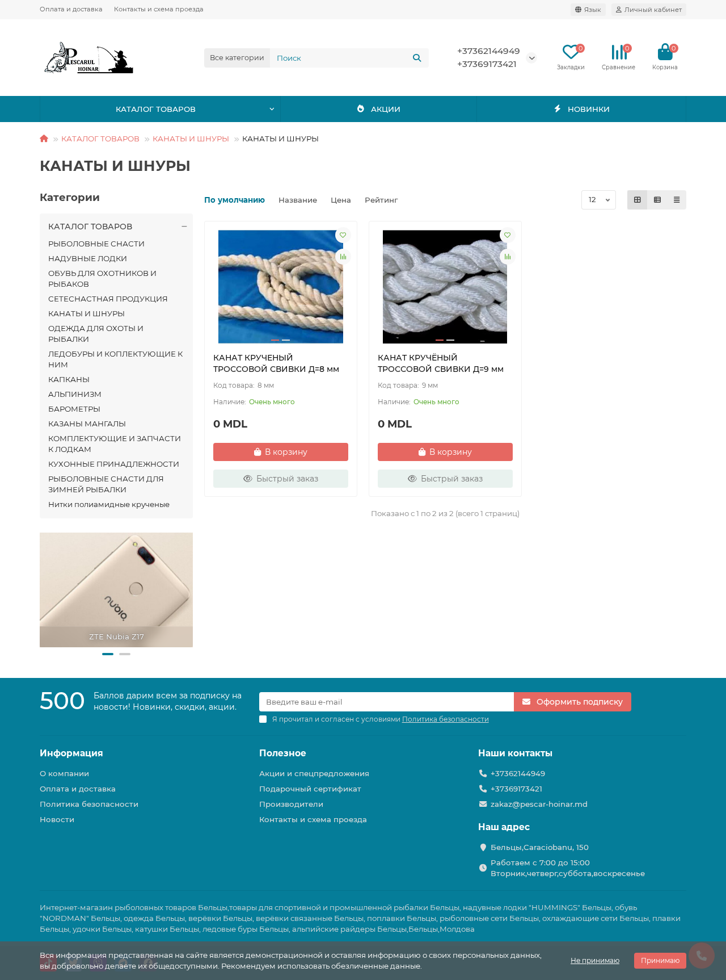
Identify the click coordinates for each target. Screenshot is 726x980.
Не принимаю (595, 960)
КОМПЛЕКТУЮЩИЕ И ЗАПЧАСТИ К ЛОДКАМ (114, 444)
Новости (57, 819)
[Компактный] (676, 200)
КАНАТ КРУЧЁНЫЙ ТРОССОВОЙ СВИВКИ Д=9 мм (441, 363)
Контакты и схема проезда (159, 9)
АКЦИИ (385, 109)
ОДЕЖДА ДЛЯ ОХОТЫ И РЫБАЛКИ (95, 334)
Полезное (282, 753)
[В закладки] (343, 235)
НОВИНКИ (589, 109)
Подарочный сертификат (310, 788)
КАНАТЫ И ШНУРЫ (191, 138)
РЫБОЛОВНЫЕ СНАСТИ (96, 243)
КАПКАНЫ (69, 379)
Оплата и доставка (71, 9)
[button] (107, 654)
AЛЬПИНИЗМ (75, 394)
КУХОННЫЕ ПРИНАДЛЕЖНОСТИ (113, 463)
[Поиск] (417, 58)
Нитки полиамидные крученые (109, 504)
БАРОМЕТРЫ (74, 408)
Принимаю (660, 960)
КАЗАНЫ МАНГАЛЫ (87, 423)
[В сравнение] (343, 257)
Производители (291, 804)
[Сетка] (637, 200)
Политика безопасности (89, 804)
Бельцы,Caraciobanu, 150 (540, 847)
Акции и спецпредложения (314, 773)
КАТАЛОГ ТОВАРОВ (156, 109)
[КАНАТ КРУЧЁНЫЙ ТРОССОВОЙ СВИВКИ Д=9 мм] (445, 287)
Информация (71, 753)
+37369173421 (487, 63)
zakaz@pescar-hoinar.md (539, 804)
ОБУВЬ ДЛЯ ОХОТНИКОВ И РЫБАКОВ (102, 278)
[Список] (657, 200)
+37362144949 (488, 50)
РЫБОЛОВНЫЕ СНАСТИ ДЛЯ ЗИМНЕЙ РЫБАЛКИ (106, 484)
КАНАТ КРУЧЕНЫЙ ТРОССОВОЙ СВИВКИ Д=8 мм (276, 363)
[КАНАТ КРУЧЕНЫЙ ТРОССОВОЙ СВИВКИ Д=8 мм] (280, 287)
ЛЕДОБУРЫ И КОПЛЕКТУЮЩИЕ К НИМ (115, 359)
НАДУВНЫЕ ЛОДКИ (87, 258)
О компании (64, 773)
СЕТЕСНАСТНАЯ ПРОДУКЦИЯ (108, 298)
